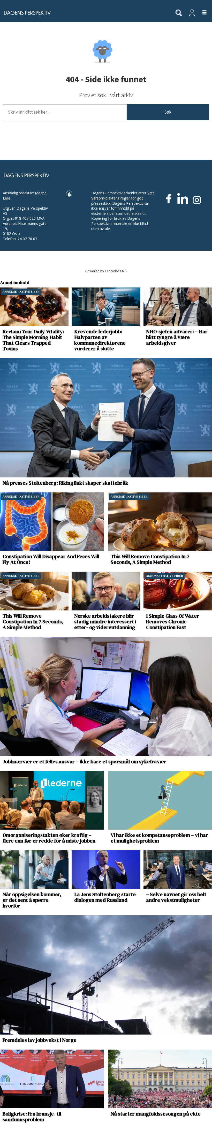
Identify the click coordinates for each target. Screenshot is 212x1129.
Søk (167, 112)
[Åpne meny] (201, 13)
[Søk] (179, 13)
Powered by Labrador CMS (106, 271)
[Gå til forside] (85, 12)
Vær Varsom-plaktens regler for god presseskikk (122, 197)
